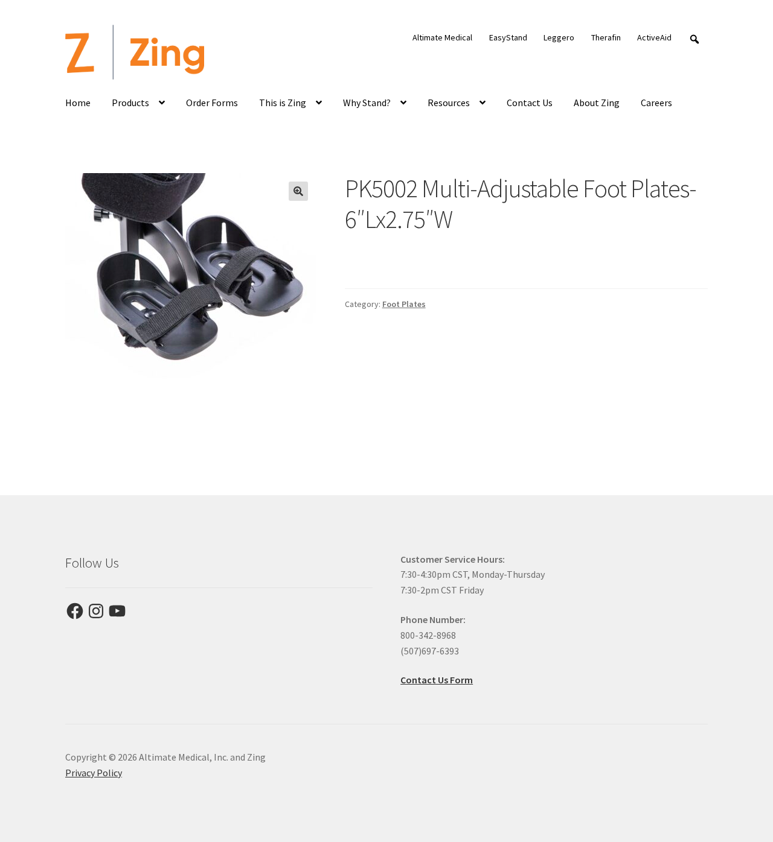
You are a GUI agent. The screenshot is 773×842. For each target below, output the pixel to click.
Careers (656, 103)
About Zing (597, 103)
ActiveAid (654, 37)
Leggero (559, 37)
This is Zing (282, 103)
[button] (298, 191)
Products (130, 103)
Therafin (606, 37)
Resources (449, 103)
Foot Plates (404, 304)
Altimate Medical (442, 37)
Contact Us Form (436, 680)
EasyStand (508, 37)
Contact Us (530, 103)
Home (78, 103)
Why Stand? (367, 103)
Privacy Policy (93, 773)
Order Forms (212, 103)
